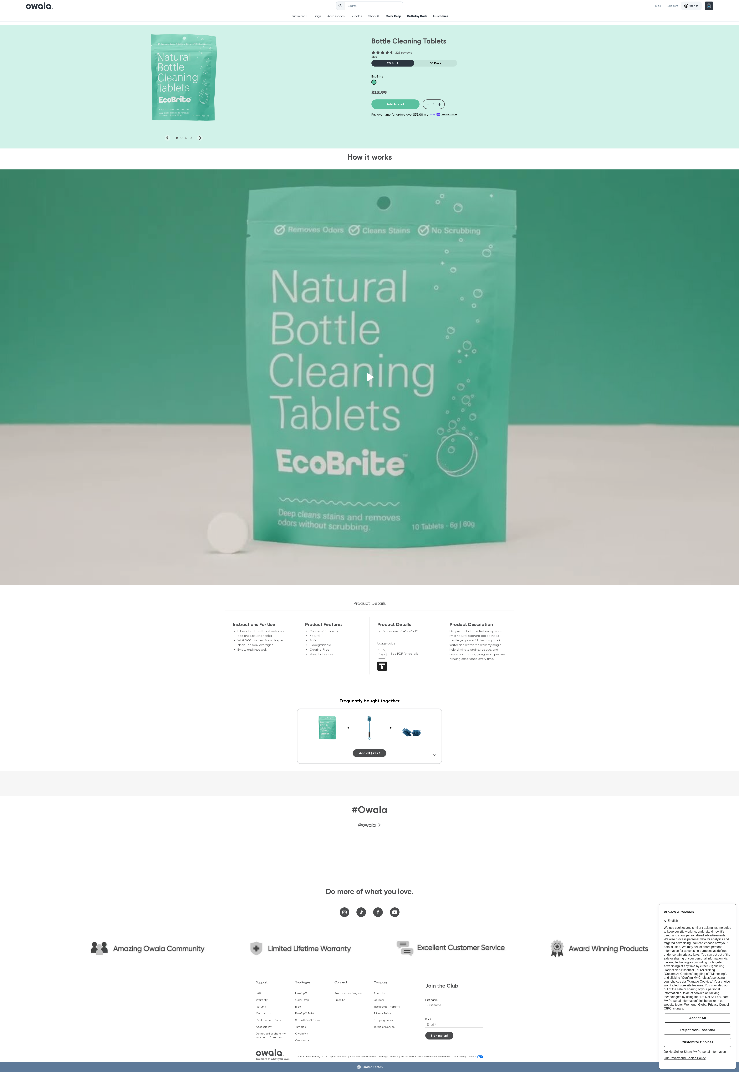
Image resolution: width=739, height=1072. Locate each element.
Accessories (336, 16)
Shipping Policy (383, 1020)
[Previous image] (168, 137)
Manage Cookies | (390, 1056)
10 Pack (435, 63)
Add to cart (395, 104)
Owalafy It (301, 1033)
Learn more (449, 114)
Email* (428, 1019)
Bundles (356, 16)
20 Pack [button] (393, 63)
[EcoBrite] (373, 82)
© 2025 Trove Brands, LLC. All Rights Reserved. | (323, 1056)
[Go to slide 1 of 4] (177, 138)
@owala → (369, 825)
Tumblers (301, 1026)
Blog (658, 5)
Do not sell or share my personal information (271, 1035)
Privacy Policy (382, 1013)
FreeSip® (301, 993)
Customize (440, 16)
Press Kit (339, 999)
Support (672, 5)
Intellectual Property (387, 1006)
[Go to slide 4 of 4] (190, 138)
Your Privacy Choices (464, 1056)
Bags (317, 16)
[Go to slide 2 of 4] (181, 138)
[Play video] (369, 377)
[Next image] (200, 137)
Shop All (374, 16)
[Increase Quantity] (439, 104)
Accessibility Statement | (364, 1056)
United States (373, 1067)
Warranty (262, 999)
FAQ (258, 993)
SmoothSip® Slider (307, 1020)
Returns (261, 1006)
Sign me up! (439, 1035)
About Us (379, 993)
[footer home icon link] (272, 1054)
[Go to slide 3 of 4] (186, 138)
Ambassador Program (348, 993)
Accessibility (264, 1026)
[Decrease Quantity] (428, 104)
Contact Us (263, 1013)
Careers (379, 999)
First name (431, 1000)
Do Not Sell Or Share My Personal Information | (427, 1056)
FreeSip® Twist (304, 1013)
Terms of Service (384, 1026)
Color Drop (393, 16)
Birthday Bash (417, 16)
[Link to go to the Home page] (39, 5)
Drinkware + (299, 16)
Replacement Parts (268, 1020)
